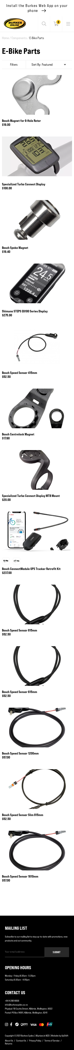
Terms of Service (52, 1040)
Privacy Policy (35, 1040)
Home (6, 38)
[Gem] (24, 1024)
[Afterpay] (17, 1024)
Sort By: (36, 64)
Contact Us (21, 1040)
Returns (8, 1043)
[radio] (6, 561)
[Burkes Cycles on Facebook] (11, 1024)
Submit (57, 952)
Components (20, 38)
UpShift (65, 1035)
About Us (9, 1040)
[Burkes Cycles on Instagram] (6, 1024)
